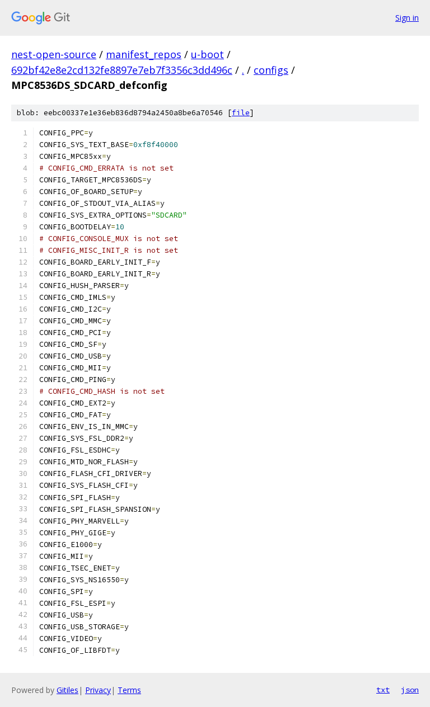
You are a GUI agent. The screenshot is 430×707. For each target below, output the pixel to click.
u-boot (207, 54)
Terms (129, 690)
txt (383, 690)
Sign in (407, 17)
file (241, 112)
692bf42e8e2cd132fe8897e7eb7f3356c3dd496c (121, 70)
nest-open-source (53, 54)
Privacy (98, 690)
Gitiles (67, 690)
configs (271, 70)
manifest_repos (143, 54)
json (410, 690)
